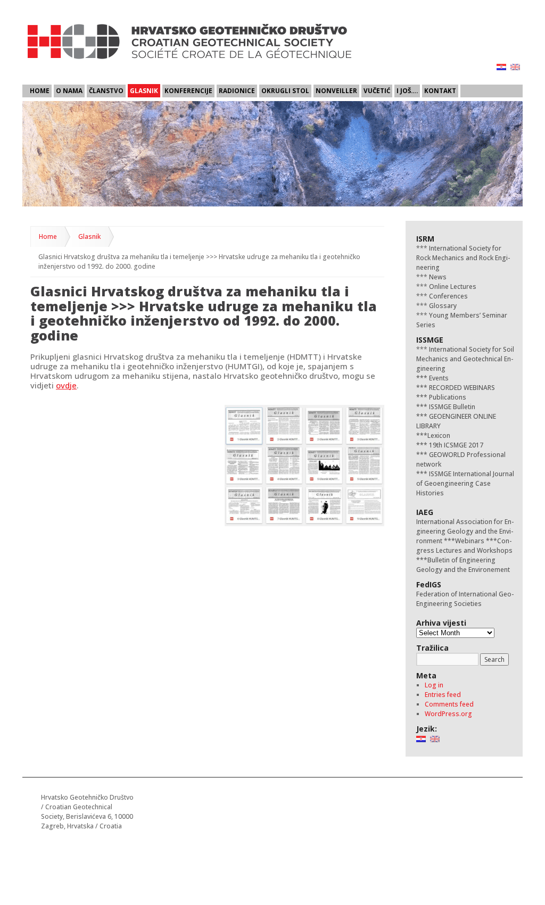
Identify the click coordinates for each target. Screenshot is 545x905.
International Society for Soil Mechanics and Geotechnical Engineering (465, 359)
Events (438, 378)
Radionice (237, 90)
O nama (69, 90)
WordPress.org (448, 713)
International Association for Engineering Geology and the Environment (465, 531)
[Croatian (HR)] (501, 66)
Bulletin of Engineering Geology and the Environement (463, 564)
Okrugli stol (285, 90)
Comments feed (449, 704)
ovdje (66, 385)
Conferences (447, 296)
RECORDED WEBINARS (461, 387)
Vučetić (377, 90)
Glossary (442, 305)
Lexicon (438, 435)
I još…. (407, 90)
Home (39, 90)
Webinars (469, 540)
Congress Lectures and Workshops (464, 545)
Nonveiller (336, 90)
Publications (446, 397)
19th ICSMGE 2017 (455, 445)
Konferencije (188, 90)
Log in (434, 685)
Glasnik (144, 90)
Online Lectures (451, 286)
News (437, 276)
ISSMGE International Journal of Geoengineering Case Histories (465, 483)
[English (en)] (515, 66)
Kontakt (440, 90)
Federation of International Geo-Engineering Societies (465, 599)
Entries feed (443, 694)
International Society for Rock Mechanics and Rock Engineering (463, 258)
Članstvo (106, 90)
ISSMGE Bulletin (451, 406)
